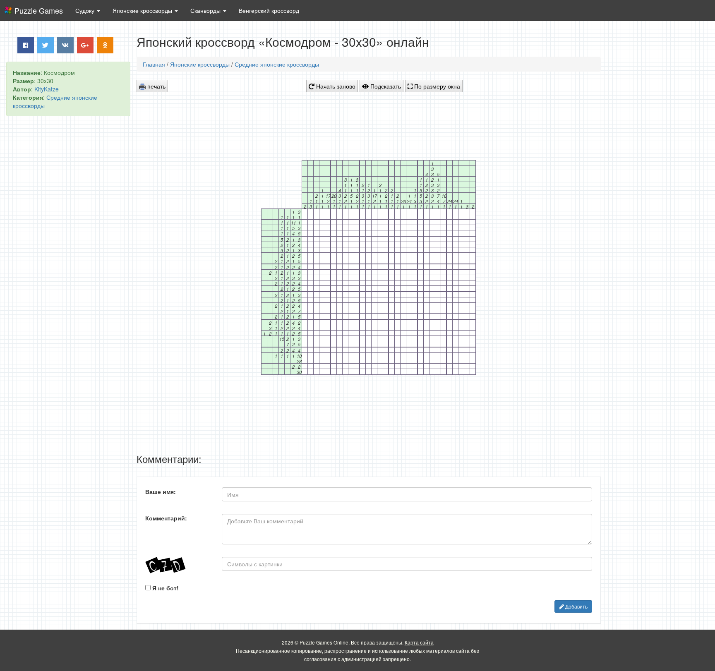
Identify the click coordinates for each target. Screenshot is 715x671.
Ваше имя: (160, 491)
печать (156, 86)
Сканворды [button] (206, 10)
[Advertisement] (68, 249)
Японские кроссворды (200, 64)
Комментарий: (166, 518)
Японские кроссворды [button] (143, 10)
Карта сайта (419, 642)
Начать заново (334, 86)
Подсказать (385, 86)
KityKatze (46, 89)
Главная (154, 64)
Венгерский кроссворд (269, 10)
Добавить (576, 606)
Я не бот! (165, 588)
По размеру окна (436, 86)
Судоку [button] (85, 10)
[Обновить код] (177, 565)
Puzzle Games (38, 10)
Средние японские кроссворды (277, 64)
